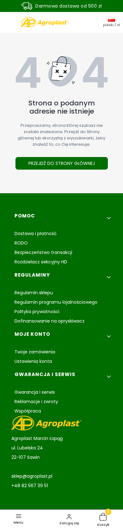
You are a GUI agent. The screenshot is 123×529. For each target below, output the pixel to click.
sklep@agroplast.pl (31, 476)
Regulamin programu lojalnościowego (56, 302)
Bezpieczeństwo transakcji (43, 252)
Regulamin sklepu (34, 293)
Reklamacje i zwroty (36, 401)
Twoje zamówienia (35, 352)
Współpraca (28, 411)
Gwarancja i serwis (35, 392)
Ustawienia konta (33, 361)
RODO (21, 243)
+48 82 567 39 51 (29, 485)
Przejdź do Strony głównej (61, 163)
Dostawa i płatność (36, 233)
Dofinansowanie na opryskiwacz (50, 321)
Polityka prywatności (37, 311)
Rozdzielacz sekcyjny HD (41, 262)
